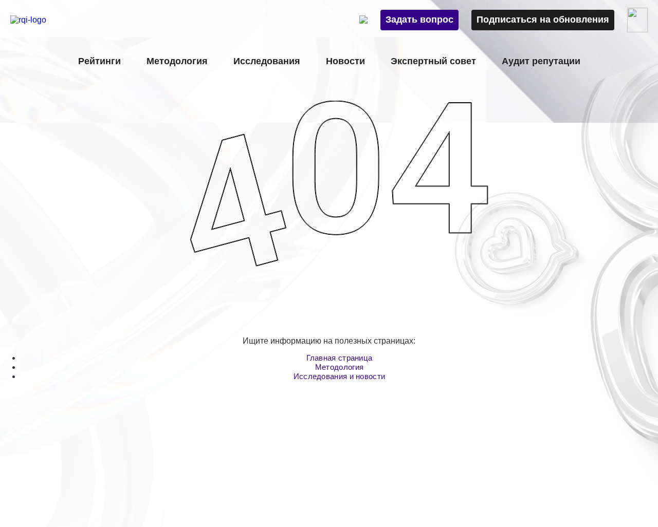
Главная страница (339, 357)
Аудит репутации (541, 61)
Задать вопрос (419, 19)
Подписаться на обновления (543, 19)
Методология (339, 367)
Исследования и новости (340, 376)
